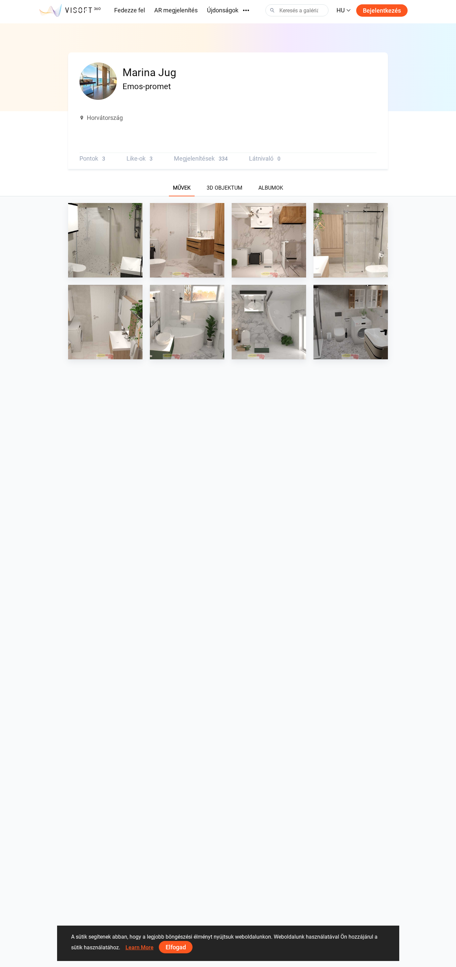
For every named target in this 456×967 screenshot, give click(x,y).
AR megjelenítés (176, 10)
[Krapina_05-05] (350, 322)
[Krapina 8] (350, 240)
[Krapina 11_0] (105, 240)
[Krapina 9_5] (187, 240)
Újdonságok (222, 10)
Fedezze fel (129, 10)
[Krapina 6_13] (187, 322)
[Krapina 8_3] (105, 322)
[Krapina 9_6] (269, 240)
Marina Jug (96, 271)
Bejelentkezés (382, 10)
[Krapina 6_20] (269, 322)
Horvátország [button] (105, 117)
